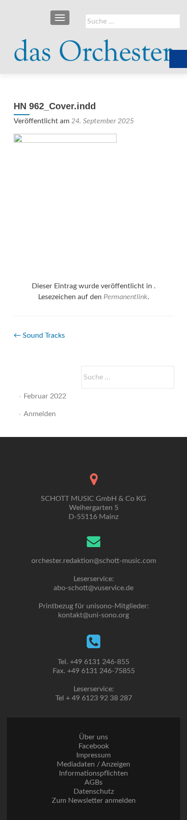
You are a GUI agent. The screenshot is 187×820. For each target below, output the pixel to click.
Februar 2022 (45, 396)
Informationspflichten (93, 773)
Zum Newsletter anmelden (94, 800)
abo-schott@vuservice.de (93, 588)
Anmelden (40, 413)
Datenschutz (94, 791)
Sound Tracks (39, 335)
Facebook (94, 746)
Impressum (93, 755)
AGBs (93, 782)
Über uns (93, 737)
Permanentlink (125, 297)
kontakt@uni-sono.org (93, 615)
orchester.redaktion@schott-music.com (93, 560)
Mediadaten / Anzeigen (93, 764)
